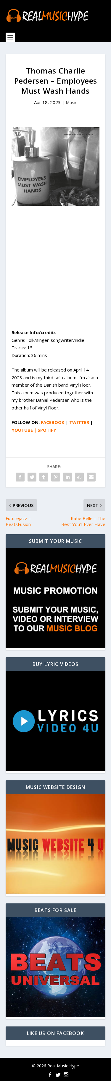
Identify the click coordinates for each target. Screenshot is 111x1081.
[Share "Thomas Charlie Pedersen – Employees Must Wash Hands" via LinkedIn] (67, 477)
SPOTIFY (47, 430)
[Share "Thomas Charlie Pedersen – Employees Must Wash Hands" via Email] (91, 477)
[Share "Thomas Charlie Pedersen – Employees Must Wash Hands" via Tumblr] (44, 477)
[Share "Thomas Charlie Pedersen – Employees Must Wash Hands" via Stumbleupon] (79, 477)
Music (71, 102)
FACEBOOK (53, 422)
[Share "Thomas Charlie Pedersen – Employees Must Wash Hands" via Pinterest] (56, 477)
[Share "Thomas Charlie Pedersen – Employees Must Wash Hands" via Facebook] (20, 477)
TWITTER (79, 422)
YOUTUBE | (25, 430)
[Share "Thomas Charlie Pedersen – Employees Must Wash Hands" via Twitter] (32, 477)
